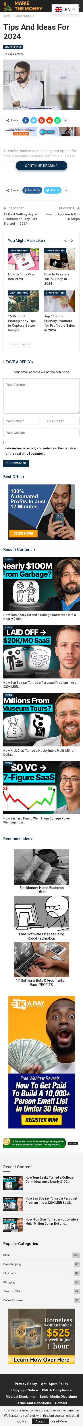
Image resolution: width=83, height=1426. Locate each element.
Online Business (13, 1300)
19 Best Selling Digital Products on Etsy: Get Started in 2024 (20, 219)
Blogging (9, 1282)
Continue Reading (41, 166)
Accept (40, 1421)
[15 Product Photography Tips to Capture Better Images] (23, 301)
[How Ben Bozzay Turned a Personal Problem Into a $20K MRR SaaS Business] (41, 652)
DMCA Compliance (57, 1390)
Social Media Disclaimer (58, 1397)
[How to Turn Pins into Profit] (23, 259)
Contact (61, 1403)
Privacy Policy (26, 1384)
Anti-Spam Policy (54, 1384)
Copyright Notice (24, 1390)
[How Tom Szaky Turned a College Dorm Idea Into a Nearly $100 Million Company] (41, 584)
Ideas (8, 559)
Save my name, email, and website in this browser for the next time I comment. (40, 450)
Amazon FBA (11, 1291)
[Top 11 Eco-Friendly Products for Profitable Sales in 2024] (59, 301)
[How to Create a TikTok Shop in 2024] (59, 259)
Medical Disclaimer (21, 1397)
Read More (59, 1421)
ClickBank (9, 1273)
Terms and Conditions (33, 1403)
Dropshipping (13, 47)
